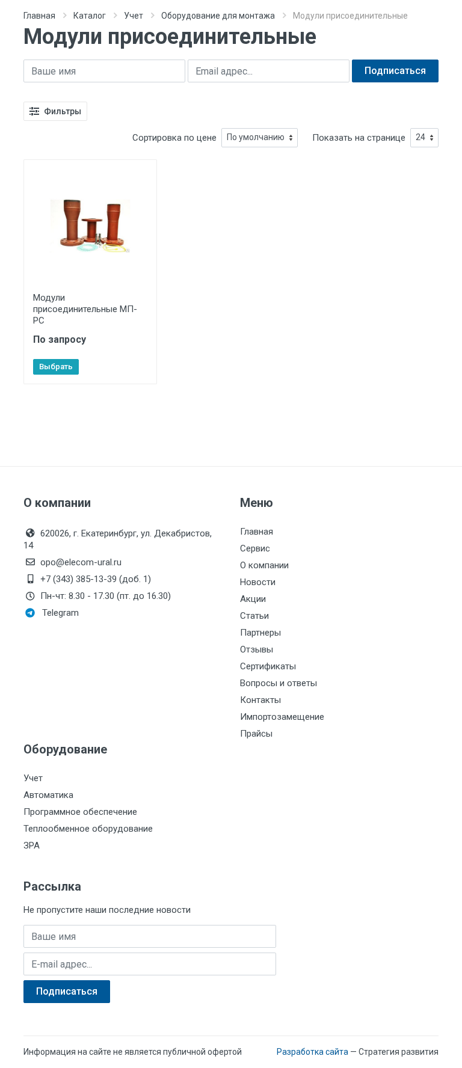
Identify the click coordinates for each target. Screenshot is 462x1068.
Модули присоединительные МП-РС (85, 309)
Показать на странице (358, 137)
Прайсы (256, 733)
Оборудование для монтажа (218, 15)
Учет (133, 15)
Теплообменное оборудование (88, 828)
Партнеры (260, 632)
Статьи (254, 615)
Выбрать (56, 366)
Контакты (260, 700)
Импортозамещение (282, 716)
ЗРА (31, 845)
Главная (39, 15)
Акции (253, 599)
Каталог (89, 15)
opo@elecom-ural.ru (81, 562)
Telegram (60, 612)
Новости (258, 582)
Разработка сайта (312, 1052)
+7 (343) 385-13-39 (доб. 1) (95, 579)
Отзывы (256, 649)
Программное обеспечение (80, 811)
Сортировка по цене (174, 137)
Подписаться (395, 70)
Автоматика (48, 795)
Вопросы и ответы (278, 683)
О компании (264, 565)
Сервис (255, 548)
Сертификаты (268, 666)
